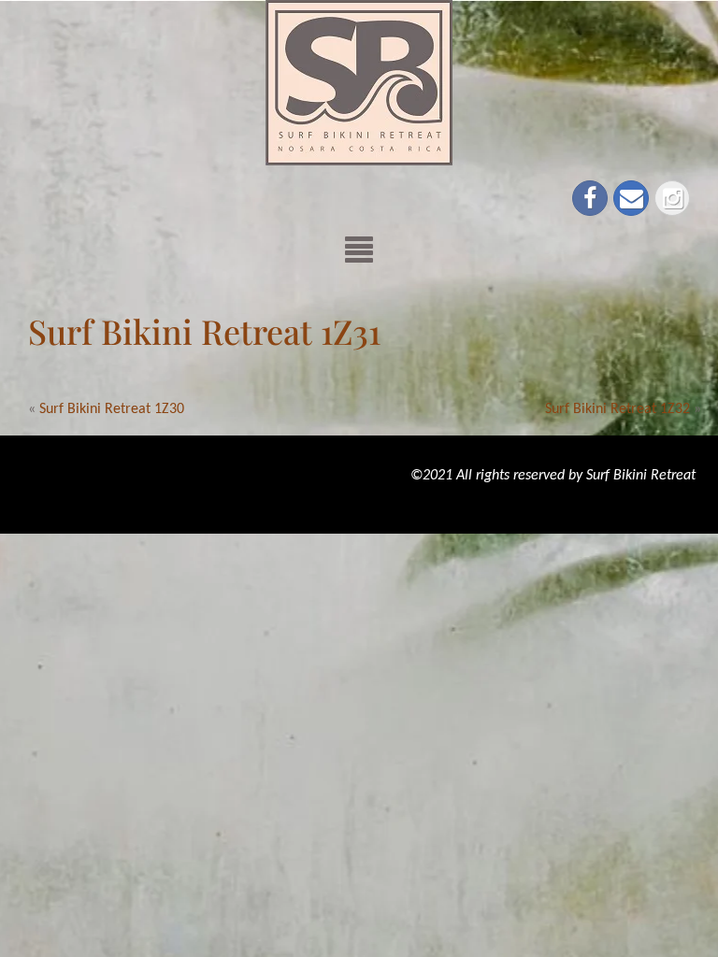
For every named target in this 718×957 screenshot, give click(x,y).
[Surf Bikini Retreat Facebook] (590, 198)
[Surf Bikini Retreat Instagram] (672, 198)
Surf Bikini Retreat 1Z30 (111, 409)
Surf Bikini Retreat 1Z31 (204, 330)
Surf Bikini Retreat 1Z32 (617, 409)
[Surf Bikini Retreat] (359, 82)
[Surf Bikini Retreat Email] (631, 198)
